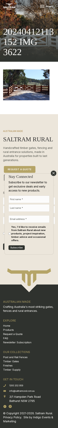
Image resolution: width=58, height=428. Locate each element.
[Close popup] (53, 173)
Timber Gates (11, 361)
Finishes (8, 365)
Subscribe (16, 247)
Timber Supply (12, 369)
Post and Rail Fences (15, 357)
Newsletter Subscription (17, 342)
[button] (5, 406)
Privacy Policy (12, 417)
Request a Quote (13, 334)
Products (8, 329)
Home (6, 325)
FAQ (5, 338)
